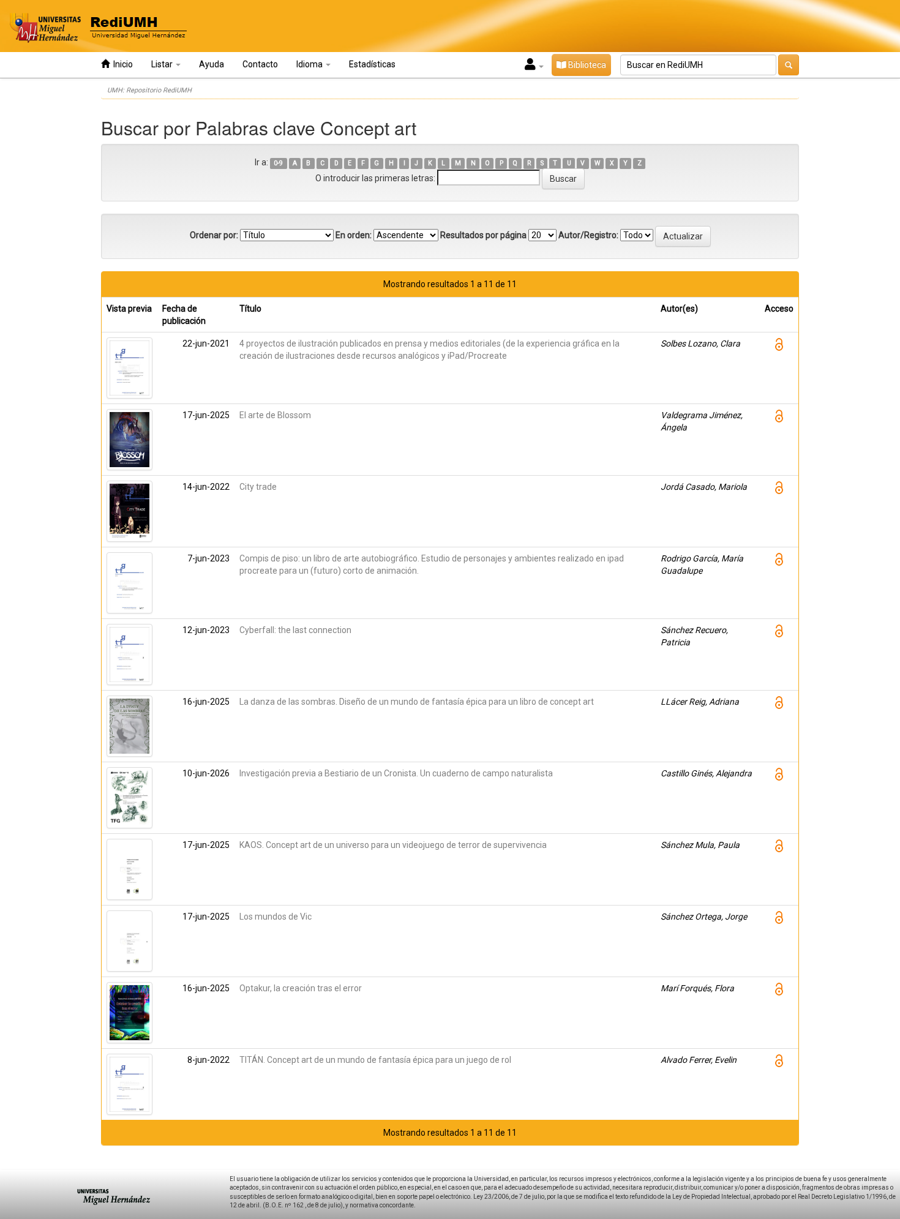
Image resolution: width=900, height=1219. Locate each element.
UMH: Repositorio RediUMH (149, 90)
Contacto (260, 64)
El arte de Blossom (275, 415)
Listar (162, 64)
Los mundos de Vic (275, 916)
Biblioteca (586, 65)
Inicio (121, 64)
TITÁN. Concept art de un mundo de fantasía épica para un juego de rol (375, 1060)
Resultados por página (483, 235)
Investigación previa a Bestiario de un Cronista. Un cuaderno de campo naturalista (396, 773)
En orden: (354, 235)
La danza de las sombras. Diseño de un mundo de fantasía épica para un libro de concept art (416, 702)
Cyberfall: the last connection (295, 630)
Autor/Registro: (588, 235)
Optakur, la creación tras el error (300, 988)
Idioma (310, 64)
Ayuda (211, 64)
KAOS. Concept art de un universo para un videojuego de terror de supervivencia (393, 845)
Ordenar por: (214, 235)
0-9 (278, 163)
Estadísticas (372, 64)
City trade (258, 487)
